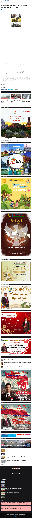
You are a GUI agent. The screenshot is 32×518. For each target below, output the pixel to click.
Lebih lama (29, 105)
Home (8, 514)
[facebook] (12, 473)
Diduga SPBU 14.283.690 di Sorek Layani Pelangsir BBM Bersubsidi (5, 101)
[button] (1, 1)
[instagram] (18, 473)
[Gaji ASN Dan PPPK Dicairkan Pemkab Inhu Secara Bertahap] (3, 489)
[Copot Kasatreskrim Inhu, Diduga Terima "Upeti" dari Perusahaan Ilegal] (3, 461)
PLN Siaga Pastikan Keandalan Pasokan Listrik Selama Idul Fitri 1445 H (15, 484)
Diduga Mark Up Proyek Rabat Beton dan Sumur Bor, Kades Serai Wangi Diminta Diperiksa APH (26, 101)
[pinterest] (19, 473)
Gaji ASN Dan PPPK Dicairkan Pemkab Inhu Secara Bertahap (13, 488)
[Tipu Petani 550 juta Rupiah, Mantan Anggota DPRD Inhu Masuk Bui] (3, 450)
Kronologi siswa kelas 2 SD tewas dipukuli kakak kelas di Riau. (15, 101)
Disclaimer (16, 514)
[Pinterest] (14, 89)
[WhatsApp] (12, 89)
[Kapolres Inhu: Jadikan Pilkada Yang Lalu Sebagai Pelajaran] (3, 493)
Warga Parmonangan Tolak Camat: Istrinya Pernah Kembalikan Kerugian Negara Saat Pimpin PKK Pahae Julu (17, 363)
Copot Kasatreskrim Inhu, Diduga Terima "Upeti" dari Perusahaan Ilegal (15, 460)
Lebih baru (2, 105)
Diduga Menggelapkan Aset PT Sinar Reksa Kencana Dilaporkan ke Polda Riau (11, 508)
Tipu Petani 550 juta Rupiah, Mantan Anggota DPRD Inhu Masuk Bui (15, 449)
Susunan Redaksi (12, 514)
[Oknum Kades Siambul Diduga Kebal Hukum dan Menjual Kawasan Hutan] (3, 457)
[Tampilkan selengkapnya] (17, 89)
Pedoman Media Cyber (22, 514)
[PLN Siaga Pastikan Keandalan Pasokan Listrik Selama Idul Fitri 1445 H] (3, 485)
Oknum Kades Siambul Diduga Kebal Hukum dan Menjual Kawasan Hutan (15, 456)
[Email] (16, 89)
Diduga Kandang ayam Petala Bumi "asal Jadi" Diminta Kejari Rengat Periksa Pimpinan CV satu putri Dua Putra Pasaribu (18, 496)
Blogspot (16, 515)
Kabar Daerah (4, 87)
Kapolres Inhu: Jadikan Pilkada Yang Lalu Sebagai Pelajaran (13, 492)
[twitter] (14, 473)
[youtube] (16, 473)
